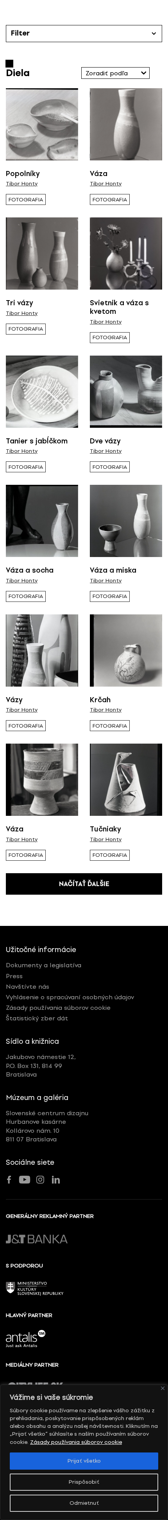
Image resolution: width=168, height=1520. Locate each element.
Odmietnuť (84, 1503)
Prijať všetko (84, 1461)
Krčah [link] (100, 700)
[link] (42, 124)
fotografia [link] (26, 199)
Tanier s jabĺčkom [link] (37, 441)
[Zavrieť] (162, 1388)
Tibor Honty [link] (22, 184)
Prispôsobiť (84, 1482)
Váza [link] (98, 173)
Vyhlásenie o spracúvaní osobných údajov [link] (70, 997)
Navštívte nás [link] (27, 986)
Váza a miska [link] (113, 570)
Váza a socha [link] (30, 570)
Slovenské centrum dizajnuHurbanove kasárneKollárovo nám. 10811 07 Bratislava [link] (47, 1126)
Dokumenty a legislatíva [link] (43, 965)
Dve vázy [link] (105, 441)
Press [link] (14, 976)
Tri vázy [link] (19, 303)
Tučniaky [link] (105, 829)
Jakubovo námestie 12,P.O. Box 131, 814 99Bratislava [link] (41, 1065)
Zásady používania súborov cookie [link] (76, 1442)
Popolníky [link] (23, 173)
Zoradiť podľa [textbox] (107, 73)
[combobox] (115, 73)
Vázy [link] (14, 700)
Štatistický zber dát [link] (37, 1018)
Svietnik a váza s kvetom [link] (119, 307)
